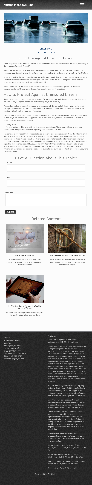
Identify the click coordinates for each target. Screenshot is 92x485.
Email (9, 177)
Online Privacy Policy (56, 468)
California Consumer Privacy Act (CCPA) (66, 389)
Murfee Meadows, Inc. (19, 4)
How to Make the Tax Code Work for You (67, 255)
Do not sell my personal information (70, 395)
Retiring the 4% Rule (24, 255)
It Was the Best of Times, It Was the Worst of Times (24, 307)
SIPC (81, 407)
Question (9, 192)
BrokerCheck (73, 342)
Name (9, 163)
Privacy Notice (72, 468)
